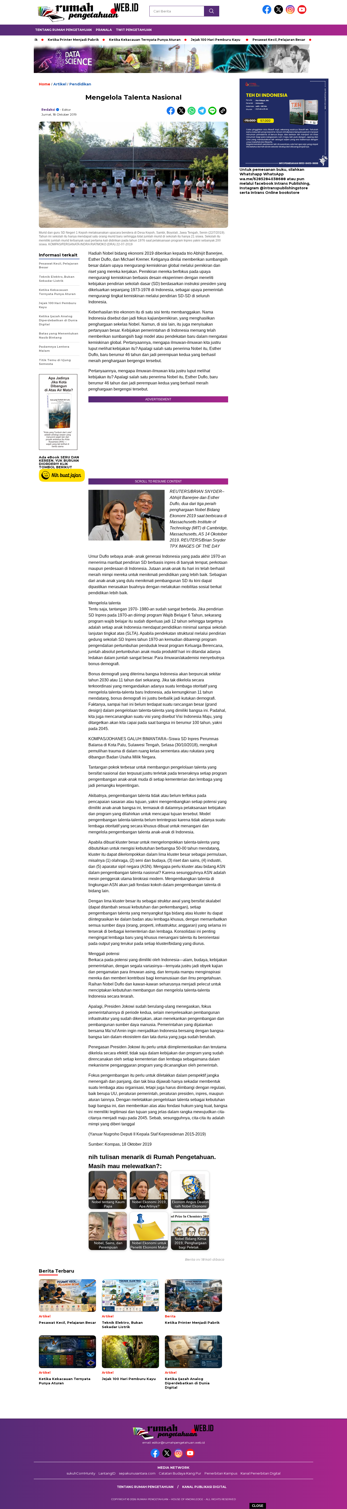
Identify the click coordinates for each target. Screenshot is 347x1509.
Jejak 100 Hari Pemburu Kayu (178, 40)
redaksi (48, 109)
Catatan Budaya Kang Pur (180, 1473)
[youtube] (302, 13)
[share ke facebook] (172, 114)
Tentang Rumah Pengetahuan (63, 30)
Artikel (59, 84)
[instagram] (291, 13)
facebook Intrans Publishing (282, 183)
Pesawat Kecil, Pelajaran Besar (241, 40)
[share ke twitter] (182, 114)
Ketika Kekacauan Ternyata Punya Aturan (107, 40)
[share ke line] (213, 114)
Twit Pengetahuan (134, 30)
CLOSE (257, 1506)
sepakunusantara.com (137, 1473)
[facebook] (267, 13)
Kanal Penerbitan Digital (260, 1473)
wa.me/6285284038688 (263, 179)
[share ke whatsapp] (192, 114)
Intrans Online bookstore (275, 192)
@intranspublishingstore (284, 188)
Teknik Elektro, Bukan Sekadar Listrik (310, 40)
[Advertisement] (271, 235)
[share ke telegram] (203, 114)
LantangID (107, 1473)
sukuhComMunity (81, 1473)
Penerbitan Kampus (220, 1473)
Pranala (104, 30)
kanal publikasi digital (204, 1487)
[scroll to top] (332, 1501)
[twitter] (279, 13)
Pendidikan (80, 84)
